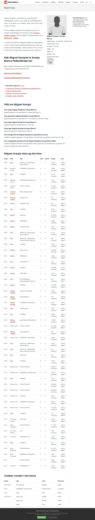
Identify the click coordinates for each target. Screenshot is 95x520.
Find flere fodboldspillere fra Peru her (17, 78)
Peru (11, 162)
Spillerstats (8, 38)
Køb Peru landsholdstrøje (12, 73)
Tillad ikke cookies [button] (52, 517)
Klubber (53, 2)
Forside (37, 2)
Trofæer (15, 38)
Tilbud (82, 2)
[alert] (47, 514)
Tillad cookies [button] (41, 517)
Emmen (13, 35)
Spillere (68, 2)
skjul (22, 86)
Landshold (45, 2)
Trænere (75, 2)
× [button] (93, 509)
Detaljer (58, 514)
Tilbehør (60, 2)
